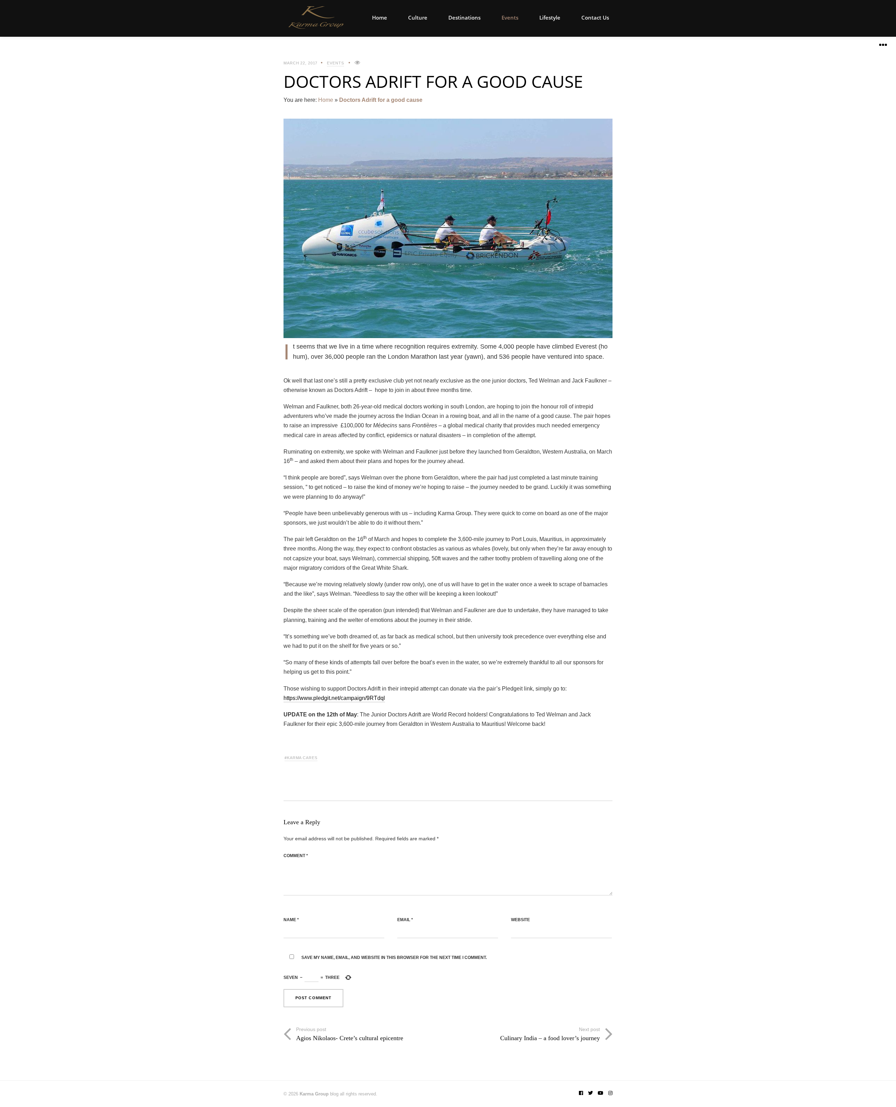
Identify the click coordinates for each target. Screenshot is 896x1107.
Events (510, 17)
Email (405, 919)
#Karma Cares (301, 758)
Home (379, 17)
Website (520, 919)
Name (291, 919)
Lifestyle (549, 17)
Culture (417, 17)
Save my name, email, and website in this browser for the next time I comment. (394, 957)
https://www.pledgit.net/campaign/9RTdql (334, 698)
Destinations (464, 17)
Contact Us (595, 17)
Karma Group (314, 1094)
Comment (296, 855)
